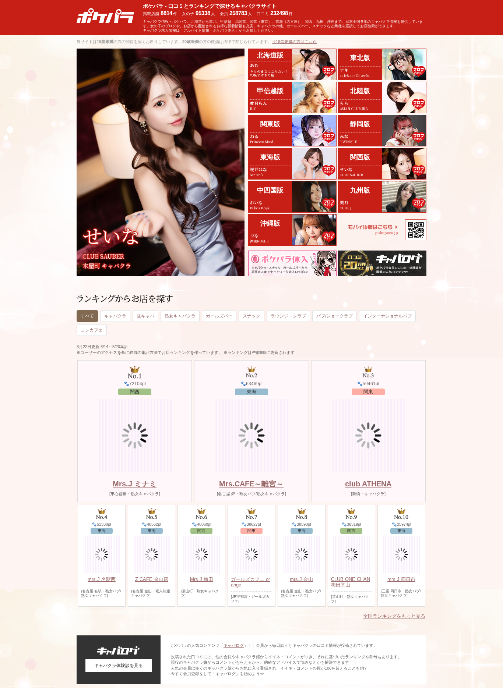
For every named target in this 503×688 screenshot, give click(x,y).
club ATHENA (368, 484)
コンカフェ (92, 330)
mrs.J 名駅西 (102, 579)
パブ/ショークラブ (334, 316)
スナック (251, 316)
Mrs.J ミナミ (134, 484)
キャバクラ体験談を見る (118, 665)
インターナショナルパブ (387, 316)
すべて (87, 316)
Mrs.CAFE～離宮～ (251, 484)
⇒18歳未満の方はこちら (294, 41)
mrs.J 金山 (301, 579)
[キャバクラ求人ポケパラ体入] (292, 263)
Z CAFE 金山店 (151, 579)
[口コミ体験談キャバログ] (382, 263)
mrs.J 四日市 (401, 579)
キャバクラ (115, 316)
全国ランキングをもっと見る (394, 616)
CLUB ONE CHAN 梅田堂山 (350, 582)
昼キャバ (145, 316)
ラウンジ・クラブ (288, 316)
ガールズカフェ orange (250, 582)
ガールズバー (219, 316)
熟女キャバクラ (180, 316)
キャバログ (234, 645)
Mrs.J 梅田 (201, 579)
